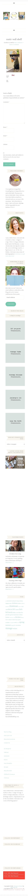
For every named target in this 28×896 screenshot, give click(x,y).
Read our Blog (7, 732)
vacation (18, 625)
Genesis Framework (8, 890)
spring (21, 622)
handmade (16, 615)
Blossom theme (18, 886)
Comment (6, 102)
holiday (20, 615)
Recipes (6, 767)
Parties (6, 760)
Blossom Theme (18, 889)
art (6, 601)
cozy (22, 606)
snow (18, 622)
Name (5, 127)
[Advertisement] (14, 486)
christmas (13, 606)
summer (8, 625)
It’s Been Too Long (15, 554)
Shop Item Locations (9, 739)
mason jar (15, 620)
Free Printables (8, 763)
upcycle (13, 625)
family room (15, 613)
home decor (11, 617)
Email (5, 136)
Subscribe (10, 304)
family (10, 612)
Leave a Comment (14, 45)
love (7, 620)
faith (20, 609)
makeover (10, 620)
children (19, 603)
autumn (9, 601)
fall (7, 612)
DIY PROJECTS (7, 749)
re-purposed (12, 622)
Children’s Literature (9, 774)
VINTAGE (6, 752)
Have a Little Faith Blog (14, 16)
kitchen (18, 617)
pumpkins (8, 622)
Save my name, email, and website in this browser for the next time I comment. (13, 157)
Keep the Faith (8, 771)
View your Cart (8, 736)
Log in (23, 890)
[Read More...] (9, 563)
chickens (14, 603)
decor (10, 609)
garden (11, 615)
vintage (9, 628)
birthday (21, 601)
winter (15, 628)
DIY (13, 609)
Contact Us (7, 743)
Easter (17, 609)
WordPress (18, 890)
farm (20, 613)
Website (5, 144)
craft (7, 610)
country (19, 606)
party (19, 620)
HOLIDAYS (6, 756)
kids (14, 617)
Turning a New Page (15, 580)
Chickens (6, 778)
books (10, 603)
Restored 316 (14, 887)
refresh (15, 622)
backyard (14, 601)
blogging (7, 603)
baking (17, 601)
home (7, 617)
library (22, 617)
